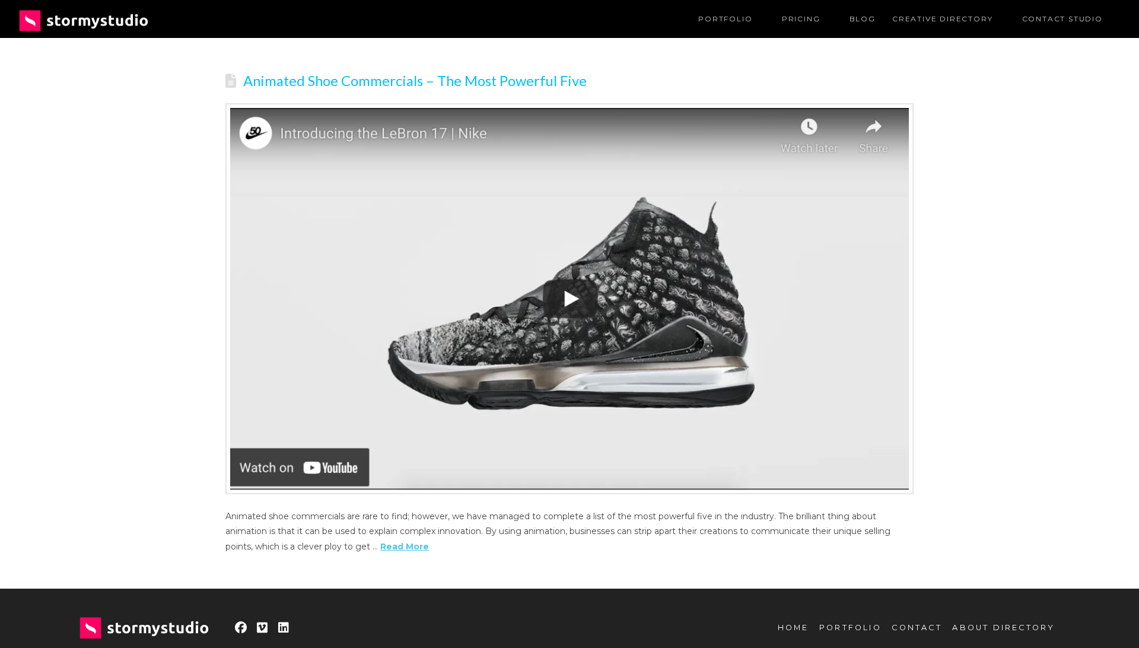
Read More (404, 546)
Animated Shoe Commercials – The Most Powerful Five (415, 80)
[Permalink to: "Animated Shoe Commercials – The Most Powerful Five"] (569, 299)
